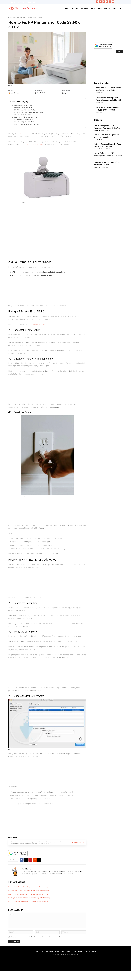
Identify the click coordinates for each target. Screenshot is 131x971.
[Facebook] (97, 1)
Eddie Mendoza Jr (98, 158)
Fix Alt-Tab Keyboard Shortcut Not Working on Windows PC (28, 902)
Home (10, 17)
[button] (120, 8)
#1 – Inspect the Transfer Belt (26, 110)
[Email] (39, 860)
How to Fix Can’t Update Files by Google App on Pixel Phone (28, 894)
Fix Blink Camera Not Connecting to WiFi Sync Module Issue (28, 890)
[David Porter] (9, 93)
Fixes (14, 17)
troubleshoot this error (35, 325)
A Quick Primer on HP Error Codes (24, 105)
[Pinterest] (104, 1)
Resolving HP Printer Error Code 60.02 (26, 117)
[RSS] (107, 1)
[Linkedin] (100, 1)
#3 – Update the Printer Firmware (28, 124)
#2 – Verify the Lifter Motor (26, 122)
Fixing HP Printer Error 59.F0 (23, 107)
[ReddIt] (35, 860)
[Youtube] (113, 1)
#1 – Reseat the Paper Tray (25, 119)
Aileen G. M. (97, 130)
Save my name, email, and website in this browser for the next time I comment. (35, 937)
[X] (110, 1)
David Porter (15, 93)
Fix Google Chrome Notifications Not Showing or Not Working (29, 898)
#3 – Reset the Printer (24, 115)
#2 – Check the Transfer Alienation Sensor (30, 112)
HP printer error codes (35, 144)
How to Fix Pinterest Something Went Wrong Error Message (28, 887)
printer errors (23, 134)
